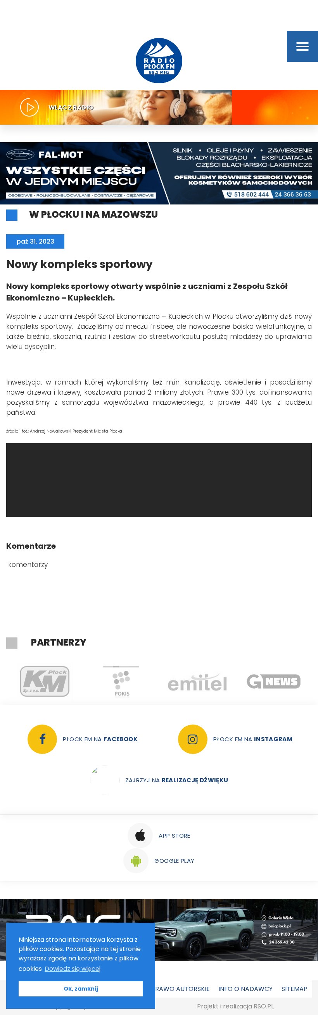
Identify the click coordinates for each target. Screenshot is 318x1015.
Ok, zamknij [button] (81, 989)
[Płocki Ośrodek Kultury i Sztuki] (121, 681)
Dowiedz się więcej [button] (72, 968)
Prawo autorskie (180, 988)
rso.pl (264, 1006)
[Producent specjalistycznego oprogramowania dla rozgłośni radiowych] (273, 681)
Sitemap (295, 988)
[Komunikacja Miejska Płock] (44, 681)
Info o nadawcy (245, 988)
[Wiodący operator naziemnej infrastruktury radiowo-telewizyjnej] (197, 681)
